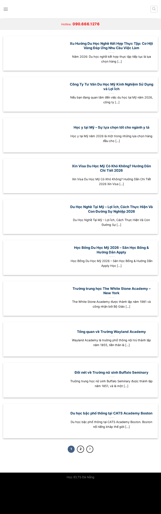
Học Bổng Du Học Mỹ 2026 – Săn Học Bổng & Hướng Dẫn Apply (111, 249)
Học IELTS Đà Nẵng (80, 477)
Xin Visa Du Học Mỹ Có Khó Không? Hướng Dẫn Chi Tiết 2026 (111, 168)
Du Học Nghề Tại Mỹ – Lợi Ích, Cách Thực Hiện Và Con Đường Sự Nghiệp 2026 (111, 209)
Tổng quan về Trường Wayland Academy (111, 332)
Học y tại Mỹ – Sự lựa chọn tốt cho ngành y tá (111, 127)
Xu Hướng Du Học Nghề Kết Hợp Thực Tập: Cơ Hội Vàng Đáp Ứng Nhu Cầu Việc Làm (111, 45)
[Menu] (5, 9)
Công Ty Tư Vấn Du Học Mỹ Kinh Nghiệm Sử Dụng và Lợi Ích (111, 86)
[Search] (154, 9)
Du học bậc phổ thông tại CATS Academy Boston (111, 413)
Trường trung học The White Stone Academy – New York (112, 290)
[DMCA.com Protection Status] (31, 498)
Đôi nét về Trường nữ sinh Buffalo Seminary (111, 372)
